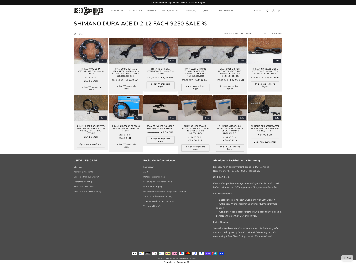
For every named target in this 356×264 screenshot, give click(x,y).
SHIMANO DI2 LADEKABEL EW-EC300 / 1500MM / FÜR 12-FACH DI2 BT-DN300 (265, 71)
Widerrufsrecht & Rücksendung (158, 201)
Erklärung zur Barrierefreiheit (157, 181)
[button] (136, 11)
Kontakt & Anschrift (83, 172)
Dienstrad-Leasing (83, 181)
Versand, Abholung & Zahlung (157, 196)
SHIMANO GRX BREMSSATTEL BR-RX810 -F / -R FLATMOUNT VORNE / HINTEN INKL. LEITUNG (90, 129)
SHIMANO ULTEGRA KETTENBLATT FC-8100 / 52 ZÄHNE (91, 71)
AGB (145, 172)
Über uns (78, 167)
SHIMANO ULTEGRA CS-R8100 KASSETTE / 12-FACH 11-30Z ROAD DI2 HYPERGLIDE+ (230, 129)
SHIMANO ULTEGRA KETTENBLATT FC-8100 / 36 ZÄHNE (160, 71)
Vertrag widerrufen (152, 206)
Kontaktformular (269, 203)
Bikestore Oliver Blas (84, 186)
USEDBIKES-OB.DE (173, 258)
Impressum (148, 167)
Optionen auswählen (90, 144)
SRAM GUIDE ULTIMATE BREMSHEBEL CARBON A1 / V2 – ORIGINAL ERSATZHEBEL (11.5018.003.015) (126, 72)
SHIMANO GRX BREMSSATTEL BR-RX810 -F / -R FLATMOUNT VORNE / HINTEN (265, 128)
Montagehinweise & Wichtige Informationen (164, 191)
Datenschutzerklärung (154, 177)
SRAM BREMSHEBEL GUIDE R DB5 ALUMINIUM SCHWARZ (160, 127)
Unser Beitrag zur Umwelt (86, 177)
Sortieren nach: (230, 33)
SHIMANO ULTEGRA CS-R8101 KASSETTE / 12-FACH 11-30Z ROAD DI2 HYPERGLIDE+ (195, 129)
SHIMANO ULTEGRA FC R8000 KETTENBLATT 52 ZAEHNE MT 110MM (126, 128)
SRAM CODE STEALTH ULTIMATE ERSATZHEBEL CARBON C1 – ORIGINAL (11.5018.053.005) (230, 72)
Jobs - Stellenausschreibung (87, 191)
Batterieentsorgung (153, 186)
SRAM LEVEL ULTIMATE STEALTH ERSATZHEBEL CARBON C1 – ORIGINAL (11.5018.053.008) (195, 72)
